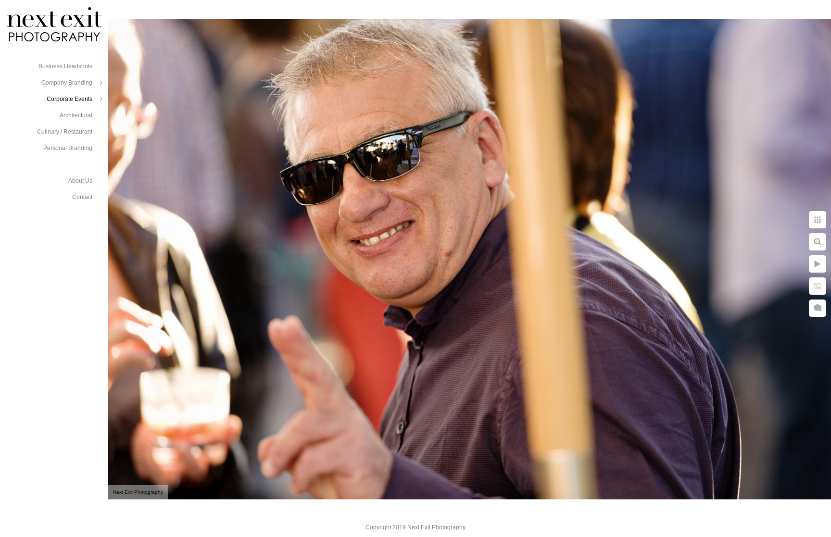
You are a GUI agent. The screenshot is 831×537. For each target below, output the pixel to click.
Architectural (76, 115)
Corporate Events (69, 99)
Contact (82, 197)
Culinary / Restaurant (64, 131)
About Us (80, 180)
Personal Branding (67, 148)
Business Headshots (65, 66)
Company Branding (66, 82)
